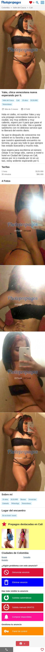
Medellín (5, 560)
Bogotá (4, 557)
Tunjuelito (26, 557)
